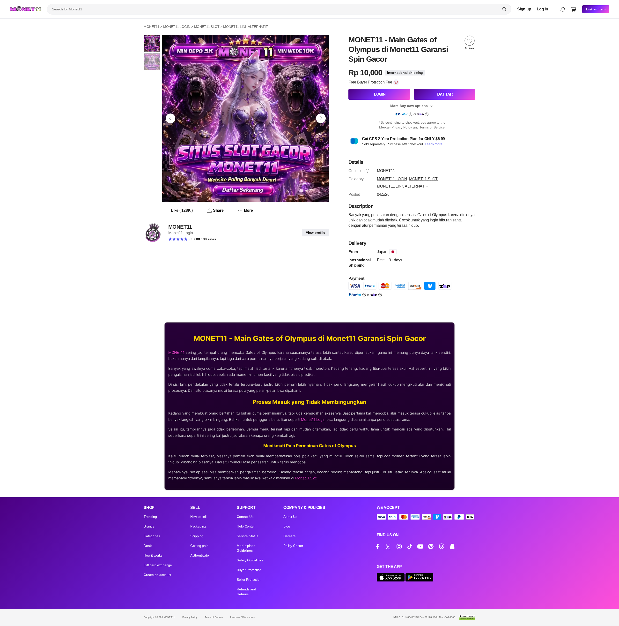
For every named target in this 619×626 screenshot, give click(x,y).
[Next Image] (321, 118)
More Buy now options (409, 106)
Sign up (524, 9)
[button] (563, 9)
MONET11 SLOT (207, 27)
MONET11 (151, 27)
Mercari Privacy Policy (395, 127)
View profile (315, 232)
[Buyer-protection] (396, 82)
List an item (595, 9)
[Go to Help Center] (367, 170)
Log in (542, 9)
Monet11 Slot (306, 478)
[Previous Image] (170, 118)
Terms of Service (432, 127)
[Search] (504, 9)
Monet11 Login (313, 419)
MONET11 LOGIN (176, 27)
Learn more (433, 144)
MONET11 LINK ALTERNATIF (245, 27)
